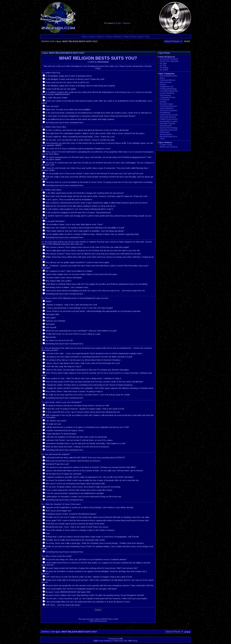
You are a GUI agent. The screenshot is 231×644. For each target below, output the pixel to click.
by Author (164, 70)
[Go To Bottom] (187, 41)
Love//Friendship (167, 93)
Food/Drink (165, 99)
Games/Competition (168, 110)
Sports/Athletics (167, 108)
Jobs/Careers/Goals (169, 115)
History (163, 84)
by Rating (164, 67)
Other (162, 139)
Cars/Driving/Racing (169, 91)
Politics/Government (169, 119)
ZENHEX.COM (47, 41)
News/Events (166, 125)
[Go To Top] (187, 631)
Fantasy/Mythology (168, 89)
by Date (163, 63)
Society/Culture (166, 104)
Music (162, 78)
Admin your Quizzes (169, 147)
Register (126, 23)
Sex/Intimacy (165, 95)
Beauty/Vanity (166, 134)
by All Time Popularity (169, 61)
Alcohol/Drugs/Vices (168, 136)
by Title (163, 65)
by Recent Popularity (169, 59)
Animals (163, 102)
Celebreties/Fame (167, 97)
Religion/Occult (166, 86)
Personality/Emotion (168, 76)
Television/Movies (167, 80)
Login (118, 23)
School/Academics (168, 117)
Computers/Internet (168, 106)
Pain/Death (164, 132)
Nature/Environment (168, 130)
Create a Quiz (166, 144)
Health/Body (165, 112)
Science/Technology (169, 128)
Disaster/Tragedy (167, 123)
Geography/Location (169, 121)
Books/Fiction (166, 82)
